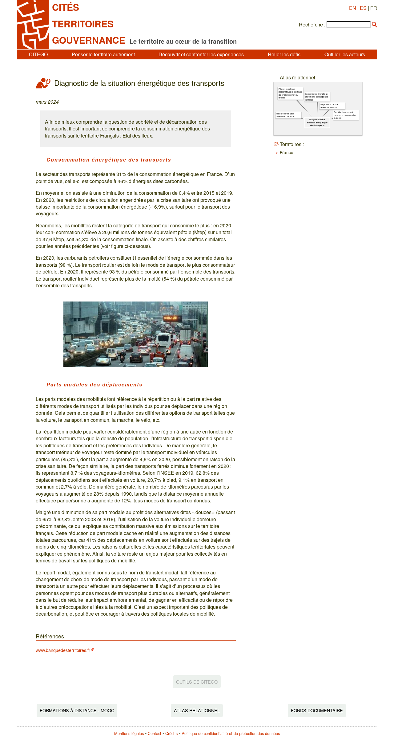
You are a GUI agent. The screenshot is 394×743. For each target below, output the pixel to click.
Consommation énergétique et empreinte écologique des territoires (316, 97)
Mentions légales (129, 733)
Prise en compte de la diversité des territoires (285, 115)
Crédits (171, 733)
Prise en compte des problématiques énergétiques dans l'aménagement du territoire (290, 93)
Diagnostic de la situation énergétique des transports (317, 122)
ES (363, 7)
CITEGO (38, 54)
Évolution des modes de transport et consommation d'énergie (345, 115)
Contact (154, 733)
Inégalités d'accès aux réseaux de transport (329, 106)
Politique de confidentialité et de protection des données (231, 733)
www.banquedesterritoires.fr (63, 650)
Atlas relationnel (197, 710)
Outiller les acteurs (344, 54)
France (286, 152)
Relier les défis (284, 54)
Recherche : (312, 24)
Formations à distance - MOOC (77, 710)
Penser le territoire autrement (103, 54)
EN (352, 7)
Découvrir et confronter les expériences (201, 54)
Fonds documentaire (317, 710)
